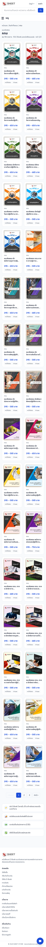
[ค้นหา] (40, 10)
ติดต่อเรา (5, 931)
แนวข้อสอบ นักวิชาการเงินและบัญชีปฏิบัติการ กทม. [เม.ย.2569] (33, 121)
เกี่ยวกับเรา (5, 928)
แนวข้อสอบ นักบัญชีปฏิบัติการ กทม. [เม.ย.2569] (33, 213)
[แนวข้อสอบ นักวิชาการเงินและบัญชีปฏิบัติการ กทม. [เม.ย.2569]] (34, 101)
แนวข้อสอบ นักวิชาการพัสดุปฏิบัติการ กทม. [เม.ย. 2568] (11, 355)
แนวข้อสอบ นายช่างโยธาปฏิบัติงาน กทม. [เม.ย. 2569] (11, 213)
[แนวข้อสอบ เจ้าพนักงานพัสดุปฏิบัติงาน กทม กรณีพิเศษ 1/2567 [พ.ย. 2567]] (34, 476)
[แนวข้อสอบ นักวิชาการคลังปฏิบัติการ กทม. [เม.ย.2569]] (12, 101)
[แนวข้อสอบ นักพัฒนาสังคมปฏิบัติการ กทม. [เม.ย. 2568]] (34, 382)
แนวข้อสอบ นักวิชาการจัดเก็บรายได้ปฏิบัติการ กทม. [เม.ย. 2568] (33, 355)
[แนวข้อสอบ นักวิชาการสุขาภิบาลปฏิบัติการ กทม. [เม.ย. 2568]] (12, 288)
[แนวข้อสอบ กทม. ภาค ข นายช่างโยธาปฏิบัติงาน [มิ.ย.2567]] (12, 663)
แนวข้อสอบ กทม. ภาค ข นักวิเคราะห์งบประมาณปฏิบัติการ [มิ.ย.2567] (34, 683)
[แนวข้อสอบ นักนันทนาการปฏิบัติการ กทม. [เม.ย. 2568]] (12, 382)
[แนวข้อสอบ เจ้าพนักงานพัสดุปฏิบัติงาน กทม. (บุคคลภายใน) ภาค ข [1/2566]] (34, 710)
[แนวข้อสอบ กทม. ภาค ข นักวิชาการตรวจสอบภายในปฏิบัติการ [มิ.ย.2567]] (34, 569)
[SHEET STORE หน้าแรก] (8, 3)
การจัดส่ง (5, 883)
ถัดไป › (36, 795)
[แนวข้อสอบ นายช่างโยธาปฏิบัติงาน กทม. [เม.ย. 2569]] (12, 194)
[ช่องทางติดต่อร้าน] (40, 941)
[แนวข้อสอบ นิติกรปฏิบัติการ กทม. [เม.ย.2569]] (34, 148)
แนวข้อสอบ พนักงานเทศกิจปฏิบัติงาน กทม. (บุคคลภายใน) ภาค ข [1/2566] (11, 730)
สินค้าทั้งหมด (13, 25)
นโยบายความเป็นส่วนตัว (10, 910)
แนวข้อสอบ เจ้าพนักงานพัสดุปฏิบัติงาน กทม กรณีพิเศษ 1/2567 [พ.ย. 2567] (33, 496)
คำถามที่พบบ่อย (7, 886)
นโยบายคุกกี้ (6, 914)
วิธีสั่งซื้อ (5, 872)
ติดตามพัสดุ (6, 893)
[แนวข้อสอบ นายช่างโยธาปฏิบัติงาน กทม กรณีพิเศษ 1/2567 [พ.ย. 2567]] (12, 476)
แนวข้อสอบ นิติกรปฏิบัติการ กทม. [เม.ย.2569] (32, 167)
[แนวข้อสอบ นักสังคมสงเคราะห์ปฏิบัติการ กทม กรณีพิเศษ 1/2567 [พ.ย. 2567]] (34, 429)
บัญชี (31, 4)
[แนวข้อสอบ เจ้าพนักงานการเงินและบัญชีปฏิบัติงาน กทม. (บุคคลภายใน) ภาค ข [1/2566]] (34, 757)
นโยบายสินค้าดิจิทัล (8, 907)
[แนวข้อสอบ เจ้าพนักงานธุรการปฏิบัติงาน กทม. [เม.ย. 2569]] (12, 241)
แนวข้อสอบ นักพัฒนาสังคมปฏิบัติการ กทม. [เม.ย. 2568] (34, 401)
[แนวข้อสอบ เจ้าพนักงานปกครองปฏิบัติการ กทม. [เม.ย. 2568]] (34, 288)
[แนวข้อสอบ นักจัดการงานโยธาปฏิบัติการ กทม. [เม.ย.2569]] (12, 148)
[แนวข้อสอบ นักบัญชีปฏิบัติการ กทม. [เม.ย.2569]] (34, 194)
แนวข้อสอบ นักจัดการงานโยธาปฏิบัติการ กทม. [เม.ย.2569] (12, 167)
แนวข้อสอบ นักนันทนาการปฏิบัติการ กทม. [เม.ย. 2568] (12, 401)
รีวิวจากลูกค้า (6, 935)
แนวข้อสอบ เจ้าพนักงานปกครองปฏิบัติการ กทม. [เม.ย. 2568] (32, 309)
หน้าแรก (4, 25)
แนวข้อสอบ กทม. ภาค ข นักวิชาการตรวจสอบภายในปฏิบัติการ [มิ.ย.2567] (34, 590)
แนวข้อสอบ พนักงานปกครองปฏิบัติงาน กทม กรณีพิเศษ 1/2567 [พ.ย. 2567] (33, 543)
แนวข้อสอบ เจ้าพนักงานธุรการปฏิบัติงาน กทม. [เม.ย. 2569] (12, 262)
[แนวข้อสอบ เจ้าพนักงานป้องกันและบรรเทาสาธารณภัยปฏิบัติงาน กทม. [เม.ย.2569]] (34, 54)
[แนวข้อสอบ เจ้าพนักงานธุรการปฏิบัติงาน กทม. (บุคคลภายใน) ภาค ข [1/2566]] (12, 757)
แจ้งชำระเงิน (6, 890)
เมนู (5, 18)
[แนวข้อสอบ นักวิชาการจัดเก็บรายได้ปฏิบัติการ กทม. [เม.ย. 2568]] (34, 335)
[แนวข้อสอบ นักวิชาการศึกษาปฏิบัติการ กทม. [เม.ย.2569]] (12, 54)
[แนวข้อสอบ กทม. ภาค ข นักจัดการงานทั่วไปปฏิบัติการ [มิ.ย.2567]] (34, 616)
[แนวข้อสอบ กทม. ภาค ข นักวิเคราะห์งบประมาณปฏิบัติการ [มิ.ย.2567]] (34, 663)
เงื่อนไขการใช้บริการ (9, 917)
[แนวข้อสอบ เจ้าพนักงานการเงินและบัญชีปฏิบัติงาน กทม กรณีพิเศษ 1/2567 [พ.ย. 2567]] (12, 522)
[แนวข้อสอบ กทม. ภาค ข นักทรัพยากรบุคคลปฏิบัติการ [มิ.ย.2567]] (12, 616)
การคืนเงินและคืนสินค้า (9, 903)
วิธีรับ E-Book (7, 879)
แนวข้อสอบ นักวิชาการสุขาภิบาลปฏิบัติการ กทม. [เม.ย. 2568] (10, 309)
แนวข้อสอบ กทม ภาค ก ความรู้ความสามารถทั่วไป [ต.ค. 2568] (33, 262)
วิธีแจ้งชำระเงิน (7, 876)
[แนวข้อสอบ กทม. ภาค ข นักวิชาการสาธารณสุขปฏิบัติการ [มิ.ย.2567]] (12, 569)
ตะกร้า (40, 4)
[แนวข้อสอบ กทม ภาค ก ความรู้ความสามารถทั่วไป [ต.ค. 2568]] (34, 241)
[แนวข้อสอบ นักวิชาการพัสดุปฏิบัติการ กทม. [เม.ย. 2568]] (12, 335)
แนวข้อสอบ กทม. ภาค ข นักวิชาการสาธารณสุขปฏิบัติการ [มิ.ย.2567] (12, 590)
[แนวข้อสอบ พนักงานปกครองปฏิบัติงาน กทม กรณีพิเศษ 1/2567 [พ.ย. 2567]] (34, 522)
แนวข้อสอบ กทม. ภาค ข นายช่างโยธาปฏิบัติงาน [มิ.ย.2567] (12, 682)
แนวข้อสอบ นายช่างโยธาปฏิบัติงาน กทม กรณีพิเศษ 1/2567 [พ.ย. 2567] (11, 496)
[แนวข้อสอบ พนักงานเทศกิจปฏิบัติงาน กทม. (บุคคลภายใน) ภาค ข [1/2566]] (12, 710)
